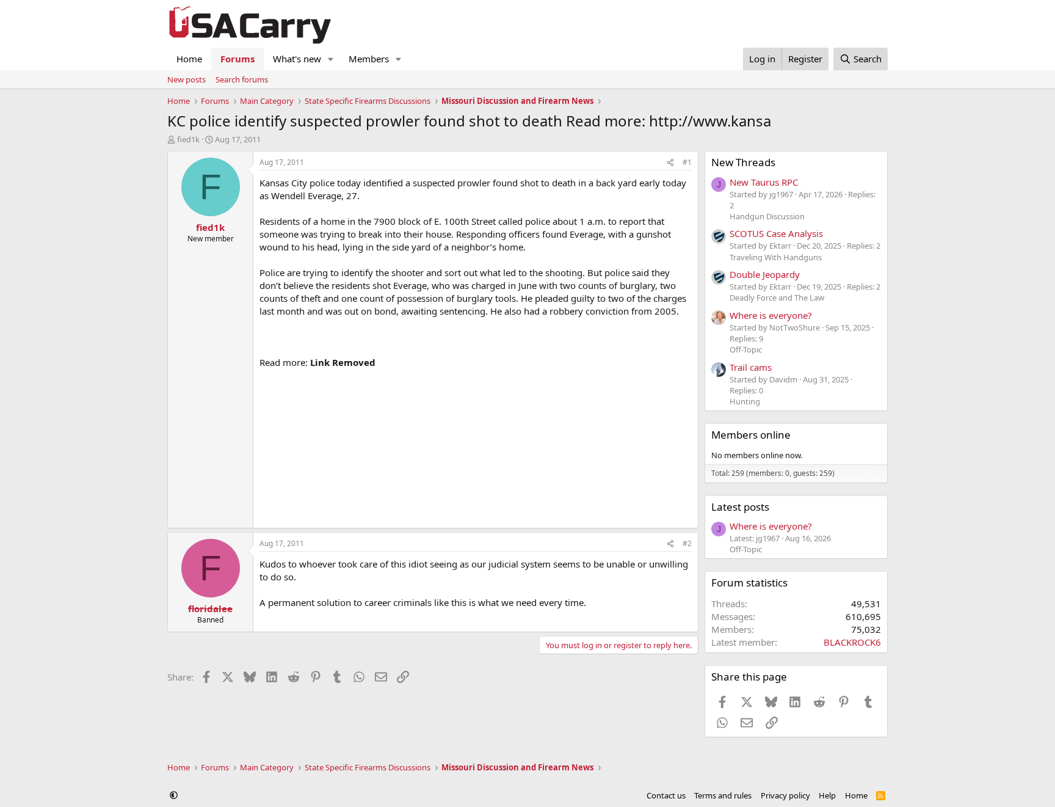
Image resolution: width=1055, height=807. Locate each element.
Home (189, 59)
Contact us (666, 795)
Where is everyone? (771, 315)
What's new (297, 59)
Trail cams (751, 367)
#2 (687, 543)
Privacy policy (785, 795)
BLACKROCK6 (852, 642)
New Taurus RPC (764, 182)
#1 (687, 162)
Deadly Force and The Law (777, 297)
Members (369, 59)
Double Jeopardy (765, 274)
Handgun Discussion (767, 216)
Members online (751, 435)
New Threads (743, 162)
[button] (330, 59)
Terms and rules (723, 795)
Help (827, 795)
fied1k (188, 139)
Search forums (242, 79)
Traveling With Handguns (776, 257)
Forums (237, 59)
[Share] (670, 163)
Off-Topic (746, 349)
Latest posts (740, 507)
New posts (186, 79)
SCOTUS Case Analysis (776, 233)
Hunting (745, 401)
